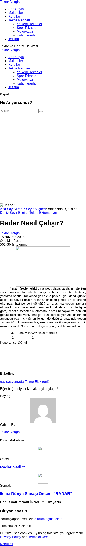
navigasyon (8, 381)
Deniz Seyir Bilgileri (31, 209)
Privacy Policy (10, 537)
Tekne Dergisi (10, 2)
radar (21, 381)
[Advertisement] (43, 158)
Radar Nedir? (12, 467)
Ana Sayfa (7, 209)
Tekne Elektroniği (38, 381)
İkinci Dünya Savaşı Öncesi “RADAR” (36, 493)
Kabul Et (6, 544)
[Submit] (41, 111)
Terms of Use (38, 537)
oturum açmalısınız (48, 519)
